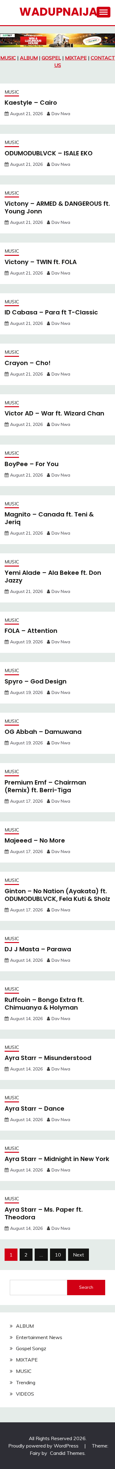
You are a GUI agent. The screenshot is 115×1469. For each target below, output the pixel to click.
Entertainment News (39, 1337)
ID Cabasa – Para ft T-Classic (51, 312)
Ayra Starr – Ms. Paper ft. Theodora (44, 1213)
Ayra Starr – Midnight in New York (57, 1159)
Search (86, 1287)
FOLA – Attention (31, 630)
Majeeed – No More (35, 840)
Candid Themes (67, 1453)
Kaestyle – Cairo (31, 102)
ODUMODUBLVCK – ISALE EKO (49, 153)
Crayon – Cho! (28, 363)
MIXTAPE (76, 58)
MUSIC (8, 58)
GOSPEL (51, 58)
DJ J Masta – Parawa (38, 949)
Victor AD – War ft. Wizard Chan (54, 413)
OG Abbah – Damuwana (43, 731)
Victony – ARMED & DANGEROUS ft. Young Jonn (57, 207)
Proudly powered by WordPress (44, 1446)
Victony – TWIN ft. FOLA (41, 262)
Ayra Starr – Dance (34, 1108)
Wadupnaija (58, 12)
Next (78, 1255)
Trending (25, 1382)
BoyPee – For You (32, 464)
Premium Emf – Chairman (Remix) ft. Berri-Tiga (45, 786)
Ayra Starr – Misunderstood (48, 1058)
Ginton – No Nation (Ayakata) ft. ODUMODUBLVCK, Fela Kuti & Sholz (57, 895)
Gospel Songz (31, 1348)
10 (58, 1255)
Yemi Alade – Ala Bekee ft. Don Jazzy (53, 576)
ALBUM (29, 58)
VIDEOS (25, 1394)
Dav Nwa (61, 113)
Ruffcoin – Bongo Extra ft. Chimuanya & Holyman (44, 1004)
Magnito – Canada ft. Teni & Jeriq (49, 518)
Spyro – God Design (36, 681)
